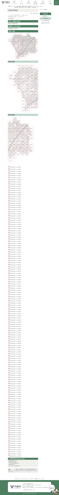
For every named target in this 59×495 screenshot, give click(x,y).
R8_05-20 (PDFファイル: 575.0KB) (15, 260)
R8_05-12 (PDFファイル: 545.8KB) (15, 243)
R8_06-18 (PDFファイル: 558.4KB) (15, 307)
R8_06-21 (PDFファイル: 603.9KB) (15, 313)
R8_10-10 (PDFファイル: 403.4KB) (15, 449)
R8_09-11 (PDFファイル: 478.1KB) (15, 400)
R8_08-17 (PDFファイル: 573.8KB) (15, 362)
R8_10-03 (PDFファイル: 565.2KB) (15, 434)
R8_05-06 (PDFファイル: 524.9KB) (15, 230)
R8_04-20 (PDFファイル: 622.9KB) (15, 213)
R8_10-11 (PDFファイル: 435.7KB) (15, 451)
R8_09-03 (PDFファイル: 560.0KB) (15, 385)
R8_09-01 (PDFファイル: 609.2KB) (15, 381)
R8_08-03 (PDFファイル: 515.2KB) (15, 332)
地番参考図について (45, 16)
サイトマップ (32, 478)
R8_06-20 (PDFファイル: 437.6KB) (15, 311)
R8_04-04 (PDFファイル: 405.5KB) (15, 194)
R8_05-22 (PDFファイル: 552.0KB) (15, 264)
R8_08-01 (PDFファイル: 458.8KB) (15, 328)
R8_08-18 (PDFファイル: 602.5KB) (15, 364)
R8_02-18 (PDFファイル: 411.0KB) (15, 175)
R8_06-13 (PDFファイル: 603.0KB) (15, 296)
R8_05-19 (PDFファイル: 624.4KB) (15, 258)
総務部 (23, 6)
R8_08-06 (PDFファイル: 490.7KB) (15, 339)
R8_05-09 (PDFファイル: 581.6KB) (15, 237)
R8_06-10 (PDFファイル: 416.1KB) (15, 290)
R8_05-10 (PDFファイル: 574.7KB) (15, 239)
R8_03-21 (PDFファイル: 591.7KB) (15, 190)
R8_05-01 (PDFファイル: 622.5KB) (15, 220)
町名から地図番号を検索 (13, 23)
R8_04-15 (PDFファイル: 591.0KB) (15, 209)
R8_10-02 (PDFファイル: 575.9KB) (15, 432)
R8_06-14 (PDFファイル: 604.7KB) (15, 298)
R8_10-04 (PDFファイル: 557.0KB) (15, 436)
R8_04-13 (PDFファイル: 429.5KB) (15, 205)
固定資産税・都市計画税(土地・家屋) (20, 7)
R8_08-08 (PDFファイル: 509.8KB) (15, 343)
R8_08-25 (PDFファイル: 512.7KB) (15, 379)
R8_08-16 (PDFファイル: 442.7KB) (15, 360)
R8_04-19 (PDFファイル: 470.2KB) (15, 211)
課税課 (26, 6)
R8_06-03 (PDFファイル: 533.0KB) (15, 277)
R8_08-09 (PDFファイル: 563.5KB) (15, 345)
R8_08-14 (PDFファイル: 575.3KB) (15, 356)
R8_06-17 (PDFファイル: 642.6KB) (15, 305)
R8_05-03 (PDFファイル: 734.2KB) (15, 224)
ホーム (15, 6)
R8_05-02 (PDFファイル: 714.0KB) (15, 222)
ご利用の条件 (12, 18)
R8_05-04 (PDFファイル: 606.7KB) (15, 226)
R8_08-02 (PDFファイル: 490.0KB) (15, 330)
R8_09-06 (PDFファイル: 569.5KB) (15, 390)
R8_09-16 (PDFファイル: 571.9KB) (15, 411)
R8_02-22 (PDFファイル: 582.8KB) (15, 179)
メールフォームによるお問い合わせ (14, 465)
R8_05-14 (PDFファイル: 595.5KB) (15, 247)
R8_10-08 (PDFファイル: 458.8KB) (15, 445)
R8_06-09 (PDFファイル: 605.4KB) (15, 288)
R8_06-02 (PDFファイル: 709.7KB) (15, 275)
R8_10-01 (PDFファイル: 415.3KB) (15, 430)
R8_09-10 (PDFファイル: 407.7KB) (15, 398)
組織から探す (19, 6)
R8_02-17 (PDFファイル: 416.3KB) (15, 173)
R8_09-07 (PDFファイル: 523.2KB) (15, 392)
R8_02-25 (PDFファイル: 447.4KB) (15, 186)
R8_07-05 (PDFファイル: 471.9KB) (15, 324)
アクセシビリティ (17, 478)
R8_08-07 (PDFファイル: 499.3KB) (15, 341)
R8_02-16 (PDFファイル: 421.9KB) (15, 171)
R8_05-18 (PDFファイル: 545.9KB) (15, 256)
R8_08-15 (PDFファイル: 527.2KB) (15, 358)
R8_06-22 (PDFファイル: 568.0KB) (15, 315)
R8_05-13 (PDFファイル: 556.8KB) (15, 245)
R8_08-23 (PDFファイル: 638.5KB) (15, 375)
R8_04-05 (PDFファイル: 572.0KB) (15, 196)
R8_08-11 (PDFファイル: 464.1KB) (15, 349)
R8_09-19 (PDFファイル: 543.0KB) (15, 417)
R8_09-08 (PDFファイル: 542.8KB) (15, 394)
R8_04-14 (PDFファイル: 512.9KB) (15, 207)
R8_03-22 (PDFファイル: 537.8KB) (15, 192)
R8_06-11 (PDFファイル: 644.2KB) (15, 292)
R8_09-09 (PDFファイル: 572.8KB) (15, 396)
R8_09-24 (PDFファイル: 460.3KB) (15, 428)
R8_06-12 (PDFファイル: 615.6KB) (15, 294)
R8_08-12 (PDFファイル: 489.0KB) (15, 351)
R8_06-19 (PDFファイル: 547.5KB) (15, 309)
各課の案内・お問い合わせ (28, 489)
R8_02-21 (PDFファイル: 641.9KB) (15, 177)
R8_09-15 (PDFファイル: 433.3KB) (15, 409)
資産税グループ (30, 6)
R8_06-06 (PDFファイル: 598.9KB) (15, 281)
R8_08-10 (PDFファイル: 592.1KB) (15, 347)
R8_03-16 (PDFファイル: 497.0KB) (15, 188)
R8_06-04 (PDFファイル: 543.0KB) (15, 279)
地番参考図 (29, 7)
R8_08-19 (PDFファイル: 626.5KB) (15, 366)
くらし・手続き (36, 6)
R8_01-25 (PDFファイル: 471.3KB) (15, 169)
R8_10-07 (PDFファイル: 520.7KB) (15, 443)
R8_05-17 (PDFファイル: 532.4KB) (15, 254)
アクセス (42, 478)
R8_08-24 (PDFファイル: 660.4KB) (15, 377)
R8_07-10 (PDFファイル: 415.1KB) (15, 326)
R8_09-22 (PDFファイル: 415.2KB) (15, 424)
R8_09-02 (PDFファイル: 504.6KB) (15, 383)
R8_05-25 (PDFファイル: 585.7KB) (15, 271)
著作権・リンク (37, 478)
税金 (40, 6)
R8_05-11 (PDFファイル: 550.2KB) (15, 241)
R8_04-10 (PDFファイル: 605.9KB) (15, 203)
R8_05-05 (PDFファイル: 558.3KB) (15, 228)
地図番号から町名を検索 (13, 28)
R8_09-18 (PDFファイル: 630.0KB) (15, 415)
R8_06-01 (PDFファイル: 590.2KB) (15, 273)
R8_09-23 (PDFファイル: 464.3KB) (15, 426)
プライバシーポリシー (24, 478)
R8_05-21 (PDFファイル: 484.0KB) (15, 262)
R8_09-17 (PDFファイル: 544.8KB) (15, 413)
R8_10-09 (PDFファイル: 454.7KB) (15, 447)
